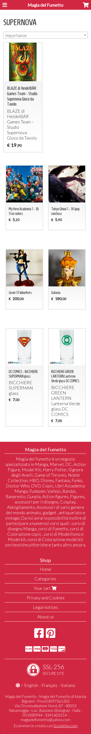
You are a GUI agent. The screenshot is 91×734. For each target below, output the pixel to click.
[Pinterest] (50, 635)
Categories (45, 578)
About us (45, 616)
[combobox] (45, 35)
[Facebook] (39, 635)
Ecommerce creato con (46, 725)
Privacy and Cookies (46, 597)
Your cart (42, 588)
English (31, 685)
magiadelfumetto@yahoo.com (45, 719)
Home (45, 569)
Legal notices (45, 607)
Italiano (68, 685)
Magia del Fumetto (45, 5)
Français (49, 685)
